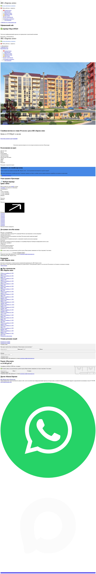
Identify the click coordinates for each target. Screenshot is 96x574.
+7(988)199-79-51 (4, 22)
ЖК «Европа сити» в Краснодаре (8, 379)
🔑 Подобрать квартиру (6, 175)
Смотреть (3, 213)
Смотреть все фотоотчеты (6, 336)
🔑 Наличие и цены (7, 14)
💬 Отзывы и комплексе (8, 18)
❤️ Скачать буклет (7, 10)
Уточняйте (3, 187)
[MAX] (48, 572)
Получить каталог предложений (9, 138)
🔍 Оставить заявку (5, 124)
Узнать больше (4, 265)
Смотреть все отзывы (5, 341)
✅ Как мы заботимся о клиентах (8, 5)
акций (12, 186)
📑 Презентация (6, 11)
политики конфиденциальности (27, 254)
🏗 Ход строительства (8, 17)
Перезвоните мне (12, 22)
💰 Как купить (6, 15)
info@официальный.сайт (6, 382)
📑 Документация (7, 20)
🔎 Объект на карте (7, 13)
